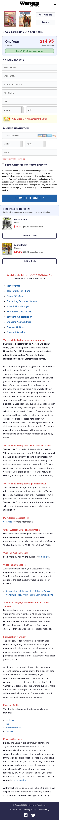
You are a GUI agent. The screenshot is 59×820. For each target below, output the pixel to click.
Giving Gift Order (15, 296)
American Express (13, 728)
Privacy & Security (15, 332)
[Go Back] (4, 4)
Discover (9, 731)
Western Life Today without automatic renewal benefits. (29, 595)
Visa (7, 724)
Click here (7, 522)
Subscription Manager (17, 306)
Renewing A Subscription (19, 317)
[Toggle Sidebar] (55, 4)
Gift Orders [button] (45, 14)
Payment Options (15, 327)
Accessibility (44, 810)
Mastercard (10, 720)
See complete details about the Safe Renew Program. (28, 591)
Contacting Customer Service (21, 301)
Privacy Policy (30, 810)
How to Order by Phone (18, 291)
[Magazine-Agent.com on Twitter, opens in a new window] (33, 815)
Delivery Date (13, 286)
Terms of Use (15, 810)
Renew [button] (46, 22)
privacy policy (19, 780)
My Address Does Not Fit (19, 312)
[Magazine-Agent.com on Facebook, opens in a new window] (26, 815)
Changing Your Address (18, 322)
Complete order (29, 198)
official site (44, 557)
